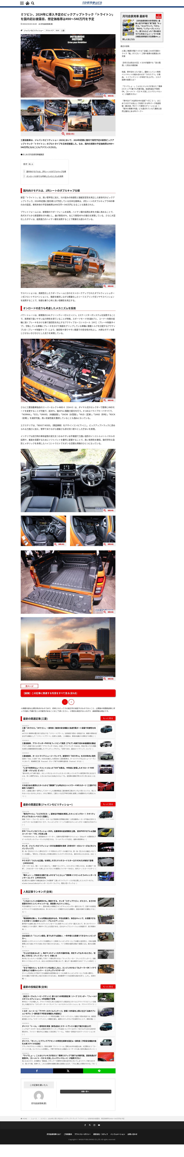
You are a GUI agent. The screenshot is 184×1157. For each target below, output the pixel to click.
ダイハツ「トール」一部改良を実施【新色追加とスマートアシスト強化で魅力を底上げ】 (57, 1026)
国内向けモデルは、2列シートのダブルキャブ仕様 (45, 171)
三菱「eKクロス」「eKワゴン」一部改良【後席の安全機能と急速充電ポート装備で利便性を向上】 (59, 729)
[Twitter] (68, 1070)
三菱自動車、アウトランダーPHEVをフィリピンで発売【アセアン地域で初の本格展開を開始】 (59, 743)
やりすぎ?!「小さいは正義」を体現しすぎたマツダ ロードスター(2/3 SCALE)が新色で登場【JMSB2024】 (57, 861)
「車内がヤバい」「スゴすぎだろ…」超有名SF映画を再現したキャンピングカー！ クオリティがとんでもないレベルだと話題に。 (58, 815)
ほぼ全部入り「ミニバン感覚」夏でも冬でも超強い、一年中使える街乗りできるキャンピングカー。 (59, 937)
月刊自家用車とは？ (54, 1134)
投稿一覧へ (85, 1091)
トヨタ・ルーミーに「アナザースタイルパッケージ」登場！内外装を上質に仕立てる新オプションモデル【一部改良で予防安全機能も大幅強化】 (59, 1012)
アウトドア (50, 30)
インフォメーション (117, 1134)
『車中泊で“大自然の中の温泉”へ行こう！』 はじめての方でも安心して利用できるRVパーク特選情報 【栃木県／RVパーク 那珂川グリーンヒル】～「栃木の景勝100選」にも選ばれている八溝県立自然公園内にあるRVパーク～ (142, 105)
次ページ (29, 686)
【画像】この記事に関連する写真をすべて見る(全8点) (50, 693)
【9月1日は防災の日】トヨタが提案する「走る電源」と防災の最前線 (141, 63)
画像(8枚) (70, 133)
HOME (25, 1118)
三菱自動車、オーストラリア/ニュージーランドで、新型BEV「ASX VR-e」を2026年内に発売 (59, 756)
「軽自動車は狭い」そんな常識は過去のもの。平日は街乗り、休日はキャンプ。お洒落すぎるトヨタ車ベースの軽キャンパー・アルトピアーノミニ (59, 919)
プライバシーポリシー (82, 1134)
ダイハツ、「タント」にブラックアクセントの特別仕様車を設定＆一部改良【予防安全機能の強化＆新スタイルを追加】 (59, 1042)
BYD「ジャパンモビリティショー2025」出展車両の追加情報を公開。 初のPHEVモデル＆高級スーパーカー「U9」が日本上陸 (59, 832)
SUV (57, 30)
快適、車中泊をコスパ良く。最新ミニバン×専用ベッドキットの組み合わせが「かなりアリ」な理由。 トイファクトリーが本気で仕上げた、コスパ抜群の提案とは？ (141, 75)
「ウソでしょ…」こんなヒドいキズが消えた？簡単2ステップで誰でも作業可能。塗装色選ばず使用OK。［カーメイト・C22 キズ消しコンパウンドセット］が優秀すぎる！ (59, 1056)
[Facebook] (37, 1070)
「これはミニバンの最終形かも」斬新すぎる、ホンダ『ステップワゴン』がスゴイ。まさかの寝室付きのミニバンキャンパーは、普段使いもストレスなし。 (59, 902)
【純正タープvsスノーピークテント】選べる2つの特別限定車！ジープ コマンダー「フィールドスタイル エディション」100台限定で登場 (59, 997)
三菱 (62, 30)
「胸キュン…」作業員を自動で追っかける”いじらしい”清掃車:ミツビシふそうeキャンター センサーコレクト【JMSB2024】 (59, 876)
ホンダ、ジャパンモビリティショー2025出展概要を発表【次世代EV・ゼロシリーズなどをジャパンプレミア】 (59, 847)
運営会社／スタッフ (100, 1134)
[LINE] (99, 1070)
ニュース (34, 1118)
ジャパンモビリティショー (33, 30)
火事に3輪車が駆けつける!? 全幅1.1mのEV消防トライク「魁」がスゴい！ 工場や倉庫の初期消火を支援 (141, 53)
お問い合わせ (132, 1134)
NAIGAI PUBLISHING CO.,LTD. (90, 1139)
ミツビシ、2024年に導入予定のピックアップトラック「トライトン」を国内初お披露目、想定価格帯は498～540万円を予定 (82, 1118)
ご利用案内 (68, 1134)
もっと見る (108, 718)
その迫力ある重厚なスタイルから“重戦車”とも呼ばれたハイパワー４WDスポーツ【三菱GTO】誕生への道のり (59, 786)
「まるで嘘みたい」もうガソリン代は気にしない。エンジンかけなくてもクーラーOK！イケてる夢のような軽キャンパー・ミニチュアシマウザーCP (59, 969)
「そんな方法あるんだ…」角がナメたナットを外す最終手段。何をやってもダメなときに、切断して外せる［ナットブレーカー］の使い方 (58, 954)
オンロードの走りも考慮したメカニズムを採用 (43, 176)
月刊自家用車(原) (46, 24)
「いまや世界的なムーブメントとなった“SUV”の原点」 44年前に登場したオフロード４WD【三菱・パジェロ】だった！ (58, 769)
